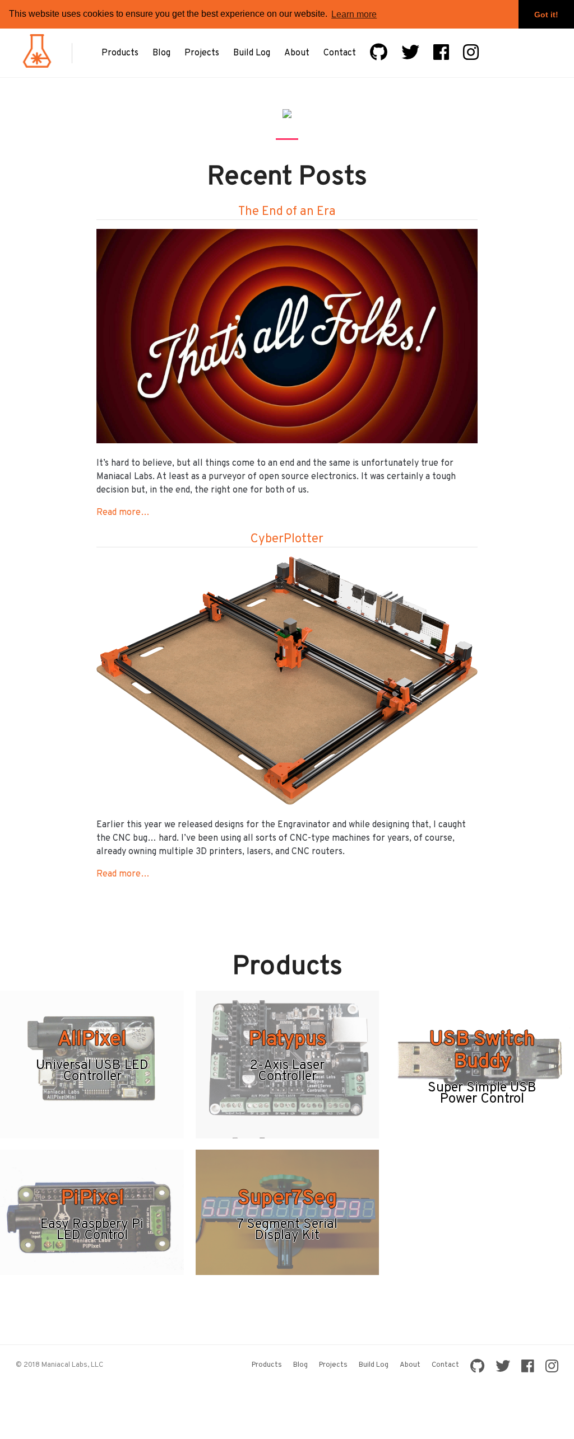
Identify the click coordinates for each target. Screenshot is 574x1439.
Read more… (123, 512)
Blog (161, 53)
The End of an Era (287, 211)
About (296, 53)
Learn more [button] (354, 14)
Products (119, 53)
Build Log (251, 53)
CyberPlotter (287, 539)
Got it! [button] (546, 14)
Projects (201, 53)
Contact (339, 53)
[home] (37, 65)
